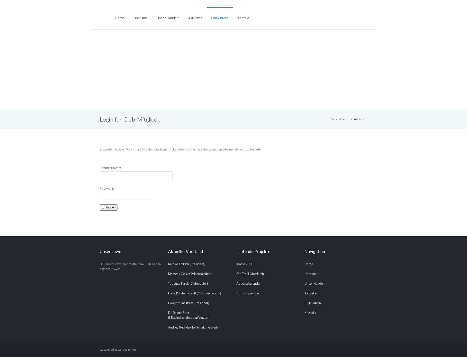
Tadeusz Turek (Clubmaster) (188, 283)
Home (120, 18)
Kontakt (243, 18)
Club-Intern (219, 18)
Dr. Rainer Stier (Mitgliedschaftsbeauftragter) (189, 315)
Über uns (141, 18)
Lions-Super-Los (247, 293)
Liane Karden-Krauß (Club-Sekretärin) (194, 293)
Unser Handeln (168, 18)
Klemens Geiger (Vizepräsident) (190, 274)
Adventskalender (248, 283)
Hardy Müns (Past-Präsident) (188, 303)
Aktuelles (195, 18)
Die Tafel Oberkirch (250, 274)
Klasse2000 (244, 264)
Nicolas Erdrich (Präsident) (186, 264)
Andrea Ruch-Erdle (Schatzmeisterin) (194, 327)
